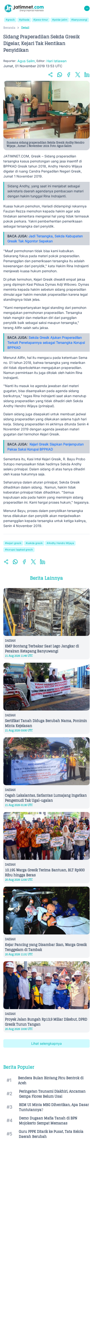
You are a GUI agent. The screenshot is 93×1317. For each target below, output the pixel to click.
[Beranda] (24, 8)
